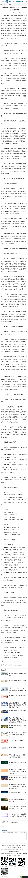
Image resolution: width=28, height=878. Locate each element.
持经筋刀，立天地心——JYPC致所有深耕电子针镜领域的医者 (17, 690)
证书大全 (23, 845)
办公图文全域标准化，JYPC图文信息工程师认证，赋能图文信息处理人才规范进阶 (17, 720)
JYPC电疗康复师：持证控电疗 (17, 710)
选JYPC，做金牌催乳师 (16, 740)
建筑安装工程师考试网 (14, 851)
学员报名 (9, 847)
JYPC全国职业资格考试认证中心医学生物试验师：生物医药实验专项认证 (17, 786)
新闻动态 (5, 4)
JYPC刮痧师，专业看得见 (16, 747)
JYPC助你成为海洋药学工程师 (17, 792)
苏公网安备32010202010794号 (14, 855)
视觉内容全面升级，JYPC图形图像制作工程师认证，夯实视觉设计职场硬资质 (17, 705)
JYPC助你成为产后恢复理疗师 (17, 695)
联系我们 (19, 847)
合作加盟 (14, 847)
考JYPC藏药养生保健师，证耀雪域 (13, 666)
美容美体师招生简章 (9, 664)
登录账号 (10, 830)
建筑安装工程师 (10, 845)
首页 (1, 4)
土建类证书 (17, 845)
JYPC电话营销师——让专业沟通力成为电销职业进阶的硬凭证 (17, 735)
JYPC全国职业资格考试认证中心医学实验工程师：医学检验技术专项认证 (17, 771)
